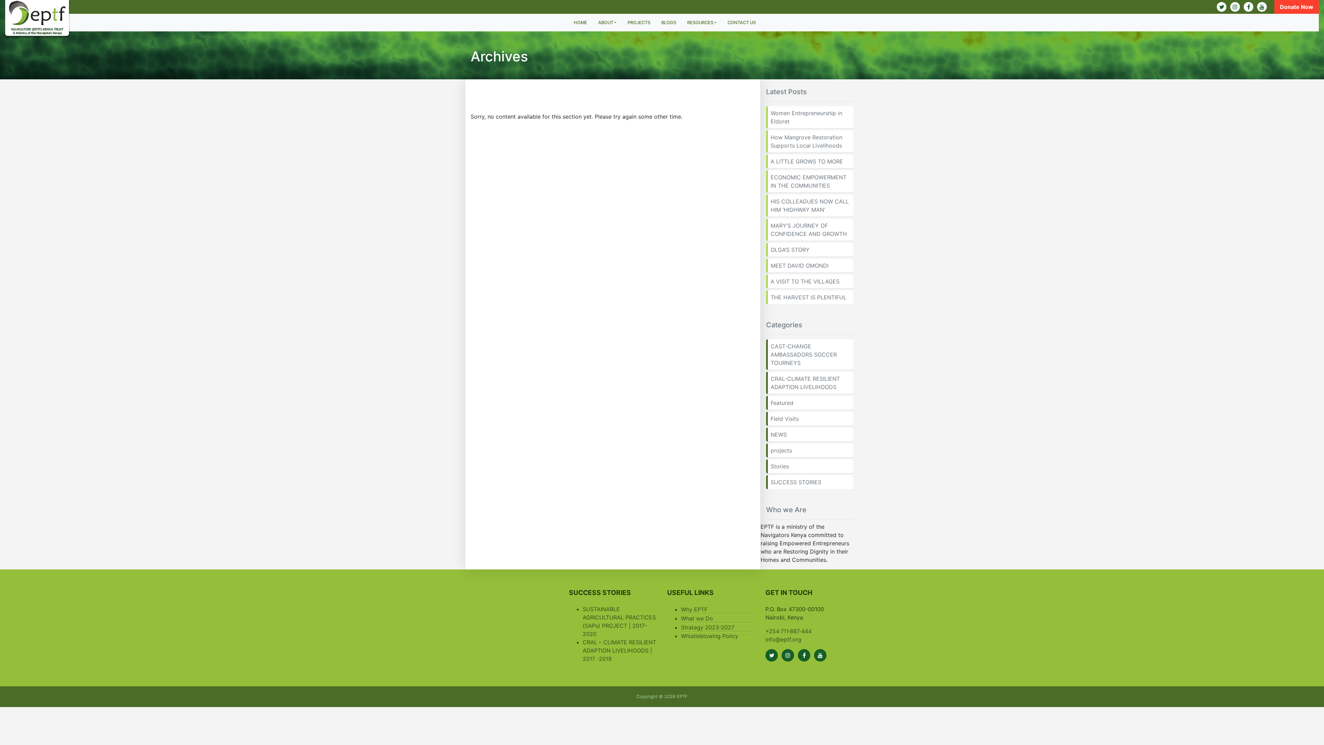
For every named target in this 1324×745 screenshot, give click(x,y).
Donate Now (1296, 6)
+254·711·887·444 (788, 631)
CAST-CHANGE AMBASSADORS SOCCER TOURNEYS (804, 354)
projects (781, 450)
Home (580, 22)
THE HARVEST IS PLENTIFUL (808, 297)
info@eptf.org (783, 639)
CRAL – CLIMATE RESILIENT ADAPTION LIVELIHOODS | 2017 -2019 (619, 650)
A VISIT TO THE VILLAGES (805, 281)
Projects (639, 22)
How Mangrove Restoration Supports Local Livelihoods (806, 141)
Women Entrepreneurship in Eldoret (806, 117)
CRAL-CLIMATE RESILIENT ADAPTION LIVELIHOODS (805, 382)
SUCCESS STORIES (796, 482)
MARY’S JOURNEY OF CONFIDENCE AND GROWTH (809, 229)
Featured (782, 402)
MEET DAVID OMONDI (800, 265)
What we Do (697, 618)
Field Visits (785, 418)
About (605, 22)
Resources (700, 22)
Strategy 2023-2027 (707, 627)
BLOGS (668, 22)
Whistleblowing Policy (709, 636)
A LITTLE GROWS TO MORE (807, 161)
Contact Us (742, 22)
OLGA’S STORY (790, 249)
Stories (780, 466)
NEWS (779, 434)
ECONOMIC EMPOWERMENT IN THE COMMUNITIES (808, 181)
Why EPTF (694, 609)
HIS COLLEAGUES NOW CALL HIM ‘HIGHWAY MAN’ (810, 205)
